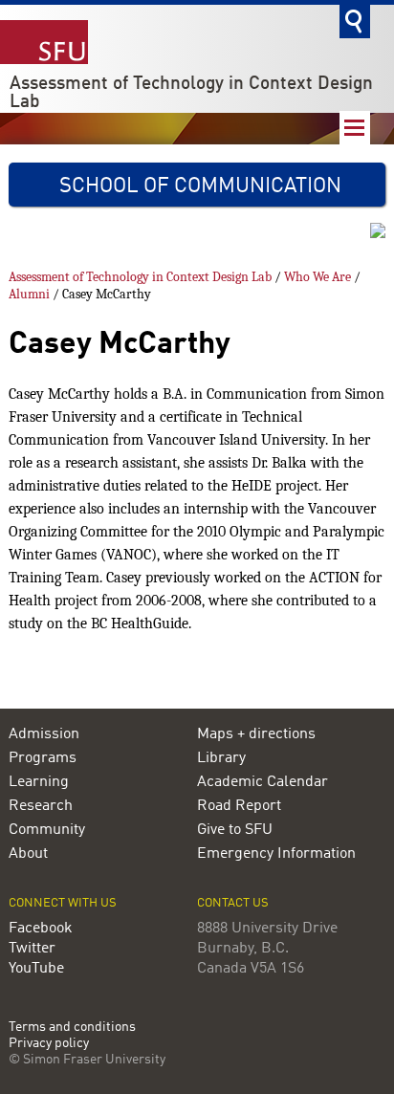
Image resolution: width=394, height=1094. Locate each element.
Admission (44, 734)
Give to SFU (235, 830)
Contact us (233, 903)
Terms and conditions (72, 1027)
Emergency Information (276, 854)
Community (47, 830)
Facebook (41, 928)
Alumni (29, 294)
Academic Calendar (262, 782)
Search (354, 21)
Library (221, 758)
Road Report (239, 806)
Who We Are (317, 277)
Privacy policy (49, 1044)
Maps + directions (256, 734)
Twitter (32, 948)
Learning (39, 782)
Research (41, 806)
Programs (43, 758)
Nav (354, 127)
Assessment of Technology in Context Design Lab (191, 93)
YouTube (36, 968)
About (28, 854)
